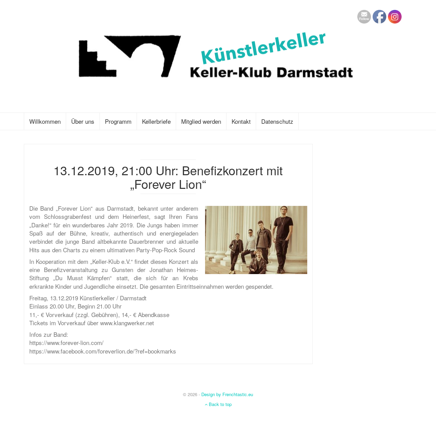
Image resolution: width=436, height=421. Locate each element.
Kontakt (241, 121)
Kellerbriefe (156, 121)
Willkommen (45, 121)
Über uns (82, 121)
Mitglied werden (201, 121)
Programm (118, 121)
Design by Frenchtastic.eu (227, 394)
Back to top (219, 404)
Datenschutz (277, 121)
